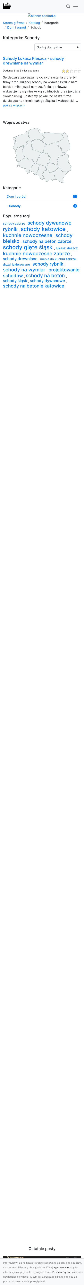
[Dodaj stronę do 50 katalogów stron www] (42, 15)
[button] (68, 6)
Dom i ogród (16, 27)
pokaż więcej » (14, 105)
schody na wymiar (25, 270)
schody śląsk (15, 280)
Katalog (34, 23)
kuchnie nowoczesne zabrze (37, 253)
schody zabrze (14, 223)
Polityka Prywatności (64, 1272)
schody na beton (46, 275)
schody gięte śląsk (28, 247)
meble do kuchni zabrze (58, 259)
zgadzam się (61, 1267)
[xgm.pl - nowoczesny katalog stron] (7, 6)
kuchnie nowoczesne (28, 235)
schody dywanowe (48, 280)
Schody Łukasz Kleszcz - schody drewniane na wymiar (33, 60)
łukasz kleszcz (67, 248)
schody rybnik (48, 264)
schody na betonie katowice (33, 286)
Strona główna (13, 23)
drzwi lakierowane (17, 264)
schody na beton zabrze (47, 241)
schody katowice (44, 229)
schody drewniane (20, 258)
